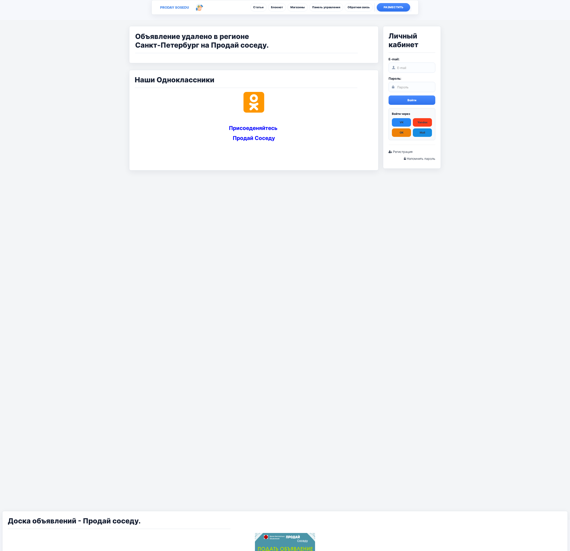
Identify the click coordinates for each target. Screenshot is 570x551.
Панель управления (326, 7)
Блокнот (277, 7)
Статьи (258, 7)
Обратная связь (359, 7)
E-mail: (394, 59)
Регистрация (402, 152)
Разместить (393, 7)
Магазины (297, 7)
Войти (411, 100)
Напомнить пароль (420, 158)
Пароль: (395, 78)
